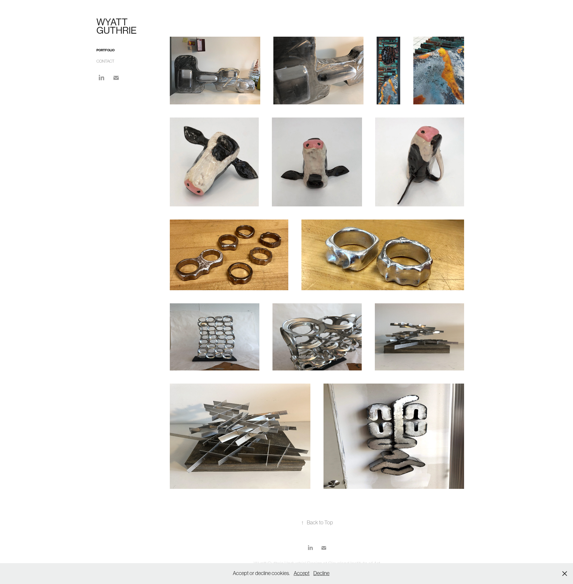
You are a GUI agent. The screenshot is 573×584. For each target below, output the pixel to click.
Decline (321, 573)
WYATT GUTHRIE (116, 26)
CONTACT (105, 61)
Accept (301, 573)
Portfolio (105, 50)
